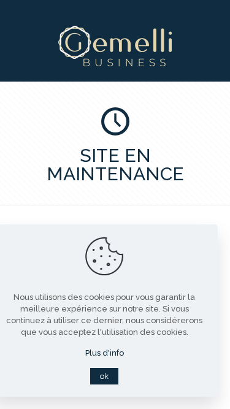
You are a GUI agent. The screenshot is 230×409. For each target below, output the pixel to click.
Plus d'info (104, 352)
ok (104, 376)
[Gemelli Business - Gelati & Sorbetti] (115, 63)
